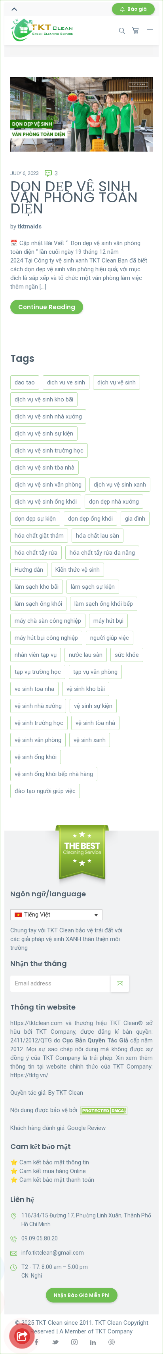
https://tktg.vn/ (29, 1075)
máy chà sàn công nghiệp (48, 620)
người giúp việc (109, 637)
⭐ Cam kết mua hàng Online (48, 1171)
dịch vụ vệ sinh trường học (49, 450)
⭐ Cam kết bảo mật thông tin (49, 1162)
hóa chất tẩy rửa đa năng (102, 552)
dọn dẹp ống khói (90, 518)
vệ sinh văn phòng (38, 740)
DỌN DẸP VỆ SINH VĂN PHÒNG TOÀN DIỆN (74, 197)
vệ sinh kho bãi (85, 688)
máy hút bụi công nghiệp (46, 637)
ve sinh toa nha (34, 688)
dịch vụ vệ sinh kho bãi (44, 399)
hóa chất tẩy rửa (36, 552)
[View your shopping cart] (135, 30)
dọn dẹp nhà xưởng (114, 501)
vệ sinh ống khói (36, 757)
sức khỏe (127, 654)
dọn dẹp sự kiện (35, 518)
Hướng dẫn (29, 569)
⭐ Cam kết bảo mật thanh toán (52, 1179)
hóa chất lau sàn (97, 535)
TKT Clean (69, 1092)
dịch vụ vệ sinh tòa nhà (44, 467)
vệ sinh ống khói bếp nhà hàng (54, 774)
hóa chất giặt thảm (39, 535)
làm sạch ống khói (38, 603)
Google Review (86, 1128)
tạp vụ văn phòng (95, 671)
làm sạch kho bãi (37, 586)
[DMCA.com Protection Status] (103, 1110)
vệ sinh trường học (39, 722)
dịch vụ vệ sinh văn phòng (48, 484)
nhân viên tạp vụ (36, 654)
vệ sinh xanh (90, 740)
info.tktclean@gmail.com (52, 1252)
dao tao (25, 382)
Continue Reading (46, 307)
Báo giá (137, 9)
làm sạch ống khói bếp (103, 603)
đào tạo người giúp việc (45, 791)
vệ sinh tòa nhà (95, 722)
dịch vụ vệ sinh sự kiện (44, 433)
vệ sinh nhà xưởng (38, 705)
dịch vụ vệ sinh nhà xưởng (48, 416)
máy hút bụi (108, 620)
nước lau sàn (85, 654)
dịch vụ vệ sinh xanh (120, 484)
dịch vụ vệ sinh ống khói (46, 501)
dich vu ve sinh (66, 382)
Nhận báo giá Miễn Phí (82, 1295)
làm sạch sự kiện (93, 586)
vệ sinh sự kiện (93, 705)
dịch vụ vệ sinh (116, 382)
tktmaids (30, 226)
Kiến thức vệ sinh (77, 569)
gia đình (135, 518)
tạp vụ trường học (38, 671)
